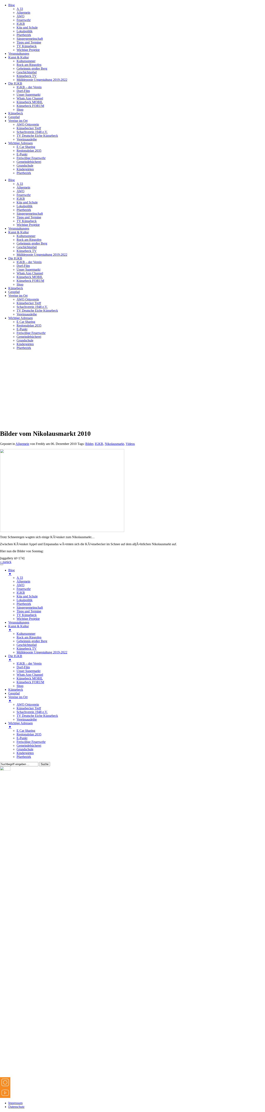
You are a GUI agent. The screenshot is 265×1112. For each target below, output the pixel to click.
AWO (20, 16)
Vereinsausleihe (27, 139)
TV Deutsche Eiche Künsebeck (37, 135)
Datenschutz (16, 1106)
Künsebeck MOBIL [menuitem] (30, 678)
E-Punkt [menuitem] (22, 738)
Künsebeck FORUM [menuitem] (30, 682)
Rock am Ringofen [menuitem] (29, 637)
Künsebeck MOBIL (30, 102)
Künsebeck (15, 113)
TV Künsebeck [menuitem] (27, 615)
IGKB (21, 23)
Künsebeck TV (27, 76)
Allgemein (23, 12)
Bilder (89, 444)
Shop (20, 109)
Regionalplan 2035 (29, 150)
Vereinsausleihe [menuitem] (27, 719)
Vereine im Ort (18, 120)
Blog (11, 5)
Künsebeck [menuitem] (15, 689)
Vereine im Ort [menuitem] (18, 699)
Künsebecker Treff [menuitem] (29, 708)
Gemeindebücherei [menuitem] (29, 745)
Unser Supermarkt (28, 94)
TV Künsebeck (27, 46)
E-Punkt (22, 154)
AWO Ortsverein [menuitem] (28, 704)
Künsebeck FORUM (30, 106)
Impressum (15, 1103)
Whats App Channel (30, 98)
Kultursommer (26, 61)
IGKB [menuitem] (21, 592)
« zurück (5, 562)
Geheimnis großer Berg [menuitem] (32, 641)
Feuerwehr (24, 20)
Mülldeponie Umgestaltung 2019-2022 (42, 79)
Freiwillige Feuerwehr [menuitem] (31, 742)
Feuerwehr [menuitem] (24, 589)
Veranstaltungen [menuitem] (18, 622)
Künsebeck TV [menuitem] (27, 648)
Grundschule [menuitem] (25, 749)
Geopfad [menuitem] (14, 693)
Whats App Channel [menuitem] (30, 674)
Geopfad (14, 117)
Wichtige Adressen (20, 143)
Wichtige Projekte (28, 50)
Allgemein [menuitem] (23, 581)
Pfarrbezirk (24, 35)
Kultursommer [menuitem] (26, 633)
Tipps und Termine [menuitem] (29, 611)
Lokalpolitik (25, 31)
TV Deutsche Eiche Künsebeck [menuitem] (37, 715)
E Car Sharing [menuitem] (26, 730)
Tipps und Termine (29, 42)
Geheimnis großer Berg (32, 68)
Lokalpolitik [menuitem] (25, 600)
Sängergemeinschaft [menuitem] (30, 607)
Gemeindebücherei (29, 162)
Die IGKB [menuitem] (15, 657)
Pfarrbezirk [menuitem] (24, 604)
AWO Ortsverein (28, 124)
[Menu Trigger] (1, 564)
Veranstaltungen (18, 53)
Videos (130, 444)
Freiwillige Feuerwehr (31, 158)
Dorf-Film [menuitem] (23, 667)
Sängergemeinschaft (30, 38)
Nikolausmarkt (114, 444)
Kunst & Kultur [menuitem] (18, 628)
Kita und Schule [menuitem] (27, 596)
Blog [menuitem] (11, 572)
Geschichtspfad (27, 72)
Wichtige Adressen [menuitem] (20, 725)
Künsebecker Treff (29, 128)
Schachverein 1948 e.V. (32, 132)
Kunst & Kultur (18, 57)
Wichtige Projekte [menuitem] (28, 618)
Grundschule (25, 165)
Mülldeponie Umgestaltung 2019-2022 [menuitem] (42, 652)
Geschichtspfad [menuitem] (27, 645)
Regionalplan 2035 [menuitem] (29, 734)
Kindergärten (25, 169)
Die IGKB (15, 83)
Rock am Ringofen (29, 65)
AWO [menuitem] (20, 585)
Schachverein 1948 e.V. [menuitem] (32, 712)
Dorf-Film (23, 91)
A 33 (20, 9)
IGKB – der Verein (29, 87)
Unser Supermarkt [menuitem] (28, 671)
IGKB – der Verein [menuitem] (29, 663)
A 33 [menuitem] (20, 577)
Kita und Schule (27, 27)
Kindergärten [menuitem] (25, 753)
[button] (132, 411)
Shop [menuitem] (20, 686)
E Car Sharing (26, 147)
